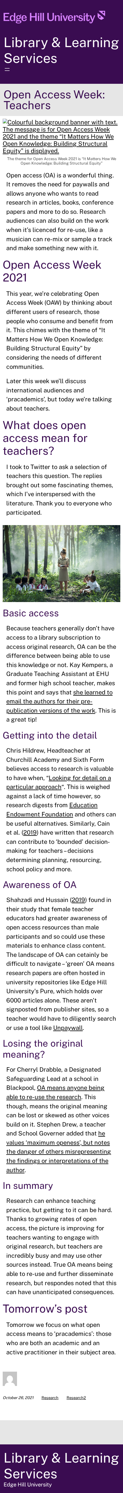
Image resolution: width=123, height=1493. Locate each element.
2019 (30, 832)
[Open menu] (7, 69)
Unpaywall (68, 1027)
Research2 (76, 1397)
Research (50, 1397)
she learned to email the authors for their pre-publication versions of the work (59, 701)
